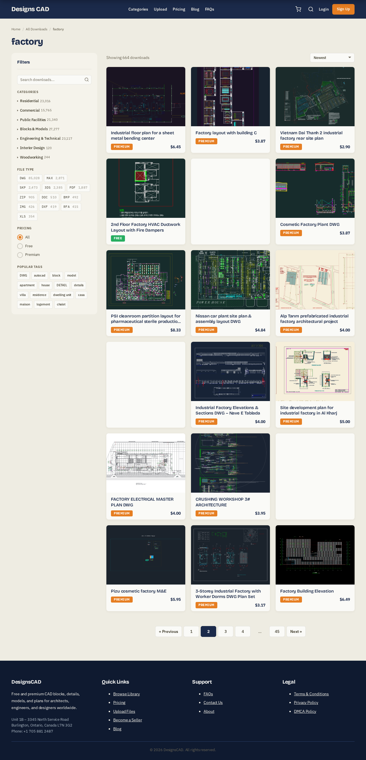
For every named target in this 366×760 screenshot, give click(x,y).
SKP (29, 187)
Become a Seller (127, 720)
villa (23, 295)
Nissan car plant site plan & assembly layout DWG (223, 318)
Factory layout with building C (226, 132)
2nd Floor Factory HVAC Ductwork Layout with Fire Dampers (145, 227)
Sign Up (343, 9)
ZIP (27, 197)
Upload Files (124, 711)
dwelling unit (62, 295)
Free (29, 246)
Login (324, 9)
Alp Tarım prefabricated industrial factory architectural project (314, 318)
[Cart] (298, 9)
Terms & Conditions (311, 693)
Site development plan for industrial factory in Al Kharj (308, 410)
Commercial (30, 110)
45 (277, 631)
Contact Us (213, 702)
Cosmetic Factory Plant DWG (309, 224)
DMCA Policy (305, 711)
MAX (56, 178)
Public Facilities (33, 119)
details (78, 285)
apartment (27, 285)
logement (43, 304)
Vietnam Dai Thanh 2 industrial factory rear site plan (311, 135)
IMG (27, 207)
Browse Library (126, 693)
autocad (39, 275)
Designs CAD (30, 9)
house (45, 285)
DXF (49, 207)
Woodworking (31, 157)
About (209, 711)
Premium (32, 254)
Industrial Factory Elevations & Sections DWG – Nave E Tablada (228, 410)
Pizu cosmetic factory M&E (138, 591)
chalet (61, 304)
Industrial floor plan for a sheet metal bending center (142, 135)
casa (81, 295)
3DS (54, 187)
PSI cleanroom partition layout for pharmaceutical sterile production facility (145, 321)
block (56, 275)
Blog (117, 728)
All (27, 237)
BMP (71, 197)
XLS (27, 216)
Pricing (119, 702)
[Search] (310, 9)
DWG (30, 178)
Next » (296, 631)
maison (25, 304)
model (71, 275)
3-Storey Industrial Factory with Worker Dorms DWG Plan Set (228, 594)
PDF (78, 187)
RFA (71, 207)
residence (39, 295)
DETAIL (62, 285)
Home (16, 29)
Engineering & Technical (40, 138)
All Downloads (36, 29)
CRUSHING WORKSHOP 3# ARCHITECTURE (223, 502)
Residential (29, 100)
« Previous (168, 631)
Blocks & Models (34, 129)
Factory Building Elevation (306, 591)
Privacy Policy (306, 702)
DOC (49, 197)
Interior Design (32, 147)
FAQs (208, 693)
